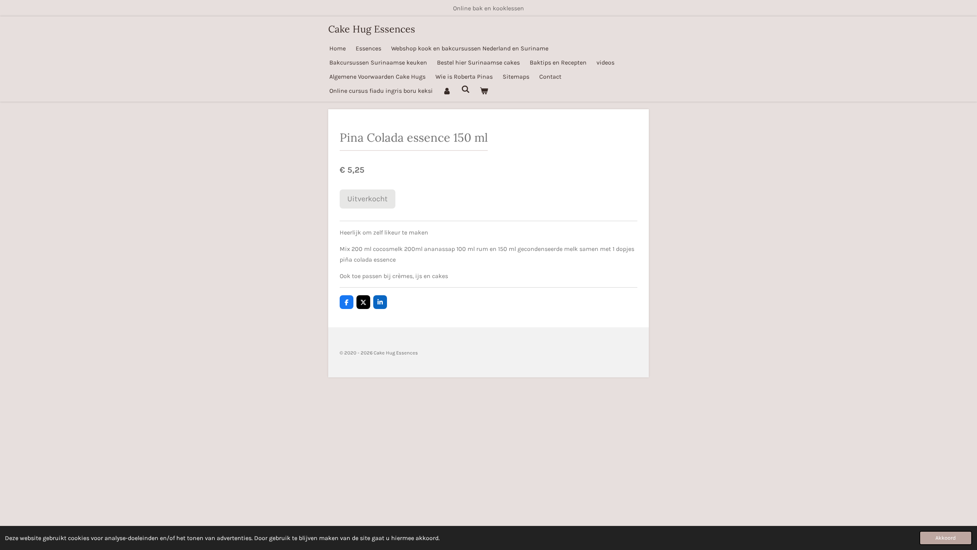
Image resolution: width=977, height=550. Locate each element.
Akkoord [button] (945, 538)
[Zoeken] (465, 89)
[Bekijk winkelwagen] (484, 91)
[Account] (447, 91)
